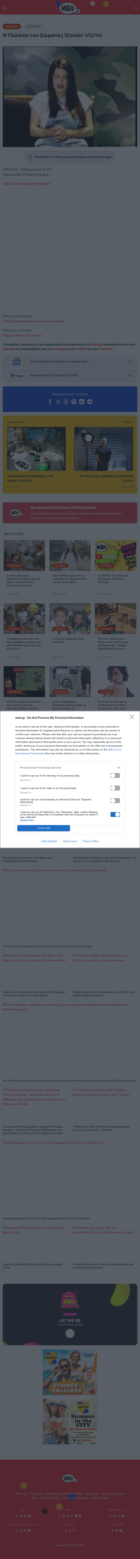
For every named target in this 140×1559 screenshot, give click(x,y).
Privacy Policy (91, 841)
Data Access (70, 841)
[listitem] (70, 767)
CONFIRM (43, 828)
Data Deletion (49, 841)
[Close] (132, 718)
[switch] (115, 775)
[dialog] (70, 779)
